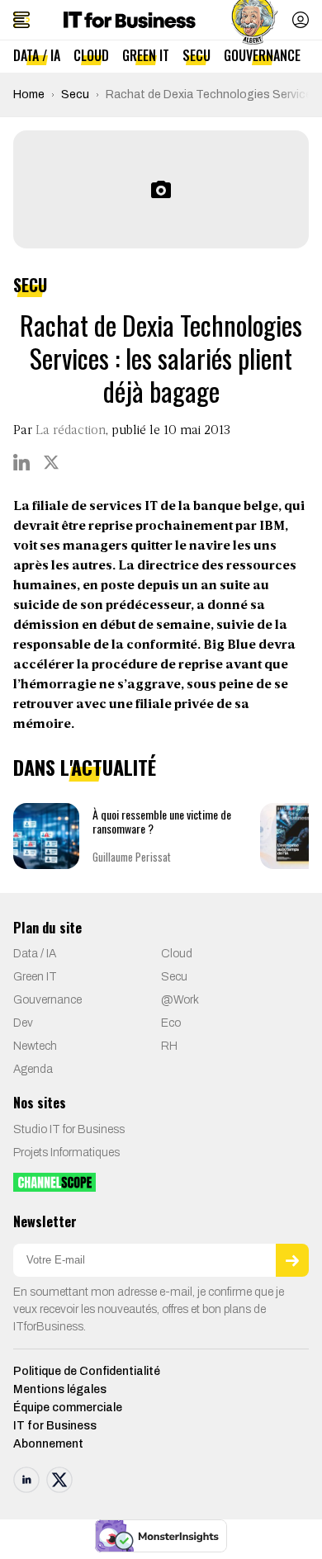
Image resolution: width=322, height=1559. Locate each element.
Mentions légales (60, 1389)
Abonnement (48, 1444)
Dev (23, 1023)
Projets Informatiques (66, 1152)
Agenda (33, 1069)
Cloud (91, 55)
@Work (180, 1000)
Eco (171, 1023)
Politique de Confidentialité (86, 1371)
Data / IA (36, 55)
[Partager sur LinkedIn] (21, 462)
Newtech (35, 1046)
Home (29, 94)
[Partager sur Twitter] (51, 462)
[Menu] (21, 20)
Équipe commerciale (67, 1407)
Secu (196, 55)
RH (169, 1046)
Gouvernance (262, 55)
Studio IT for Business (69, 1129)
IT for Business (55, 1426)
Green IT (145, 55)
